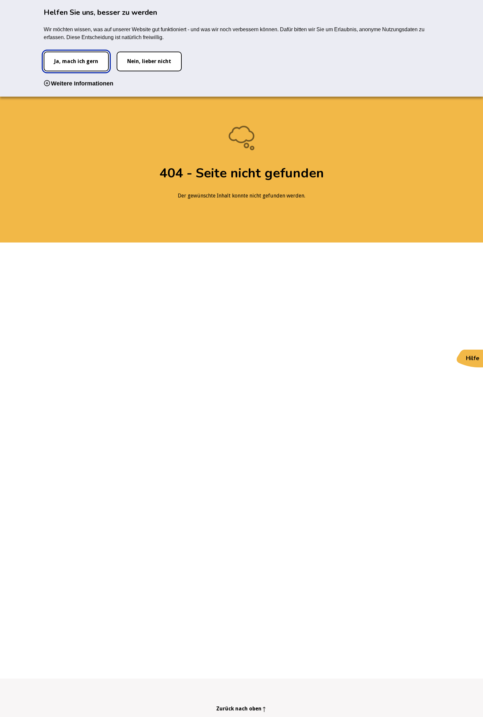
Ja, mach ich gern (76, 61)
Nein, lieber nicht (149, 61)
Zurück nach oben (239, 708)
